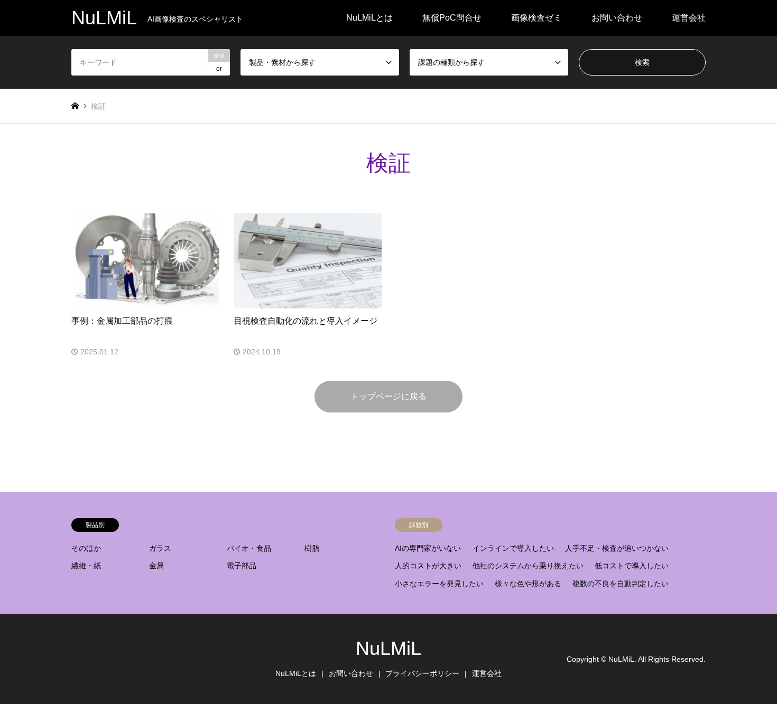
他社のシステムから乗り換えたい (528, 565)
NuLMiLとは (369, 17)
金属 (156, 565)
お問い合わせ (616, 17)
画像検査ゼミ (536, 17)
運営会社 (689, 17)
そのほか (86, 548)
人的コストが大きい (428, 565)
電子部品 (241, 565)
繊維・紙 (86, 565)
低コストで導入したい (632, 565)
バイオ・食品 (249, 548)
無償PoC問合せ (452, 17)
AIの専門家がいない (428, 548)
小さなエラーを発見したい (439, 583)
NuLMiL (388, 648)
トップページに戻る (388, 396)
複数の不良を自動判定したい (620, 583)
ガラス (160, 548)
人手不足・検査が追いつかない (617, 548)
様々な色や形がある (528, 583)
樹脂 (311, 548)
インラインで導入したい (513, 548)
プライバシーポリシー (422, 673)
